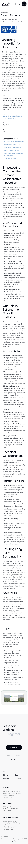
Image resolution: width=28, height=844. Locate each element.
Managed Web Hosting (11, 150)
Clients (5, 775)
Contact (18, 778)
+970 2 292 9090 (7, 797)
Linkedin (12, 759)
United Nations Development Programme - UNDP (12, 117)
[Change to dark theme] (19, 4)
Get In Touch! (13, 747)
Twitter (17, 756)
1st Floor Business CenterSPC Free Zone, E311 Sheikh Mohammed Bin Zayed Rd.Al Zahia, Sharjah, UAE (14, 824)
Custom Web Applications (13, 144)
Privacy (11, 841)
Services (6, 778)
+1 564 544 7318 (7, 811)
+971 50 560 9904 (8, 829)
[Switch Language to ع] (15, 4)
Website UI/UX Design (11, 158)
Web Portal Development (12, 147)
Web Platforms (8, 125)
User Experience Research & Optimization (13, 154)
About (17, 771)
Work (5, 771)
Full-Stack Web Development (14, 142)
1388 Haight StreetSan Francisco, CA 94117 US (10, 808)
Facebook (8, 756)
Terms (16, 841)
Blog (16, 775)
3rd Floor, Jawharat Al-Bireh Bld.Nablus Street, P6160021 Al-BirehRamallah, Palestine (12, 793)
